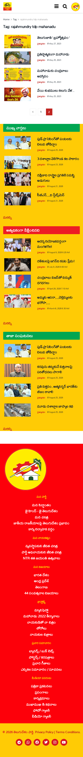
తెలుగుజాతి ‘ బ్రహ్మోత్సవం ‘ (53, 37)
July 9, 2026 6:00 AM (58, 267)
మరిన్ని (7, 217)
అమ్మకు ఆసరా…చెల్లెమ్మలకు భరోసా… (54, 300)
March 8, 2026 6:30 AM (59, 308)
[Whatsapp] (28, 742)
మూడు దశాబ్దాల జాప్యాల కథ (55, 406)
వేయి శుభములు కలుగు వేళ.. (55, 90)
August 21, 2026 (56, 186)
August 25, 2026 (56, 150)
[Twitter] (46, 742)
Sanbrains (74, 752)
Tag (15, 19)
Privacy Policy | (45, 732)
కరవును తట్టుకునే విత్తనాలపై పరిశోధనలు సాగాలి (54, 369)
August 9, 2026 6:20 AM (59, 252)
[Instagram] (55, 742)
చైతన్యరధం (41, 44)
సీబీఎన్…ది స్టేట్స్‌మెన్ (50, 194)
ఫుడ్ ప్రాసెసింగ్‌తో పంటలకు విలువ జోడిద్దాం (54, 141)
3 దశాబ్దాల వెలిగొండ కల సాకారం (58, 158)
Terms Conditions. (68, 732)
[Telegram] (19, 742)
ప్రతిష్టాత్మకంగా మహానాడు (53, 54)
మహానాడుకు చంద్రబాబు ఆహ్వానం (52, 73)
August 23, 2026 (56, 164)
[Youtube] (63, 742)
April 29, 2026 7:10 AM (59, 289)
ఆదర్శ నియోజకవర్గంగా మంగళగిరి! (51, 244)
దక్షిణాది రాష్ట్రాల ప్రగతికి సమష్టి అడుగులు (56, 177)
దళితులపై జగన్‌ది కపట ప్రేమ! (56, 260)
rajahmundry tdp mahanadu (34, 19)
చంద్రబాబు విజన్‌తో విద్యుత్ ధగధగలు (54, 280)
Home (6, 19)
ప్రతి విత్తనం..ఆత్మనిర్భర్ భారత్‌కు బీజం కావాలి (57, 389)
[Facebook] (37, 742)
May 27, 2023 (55, 44)
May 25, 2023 (55, 60)
